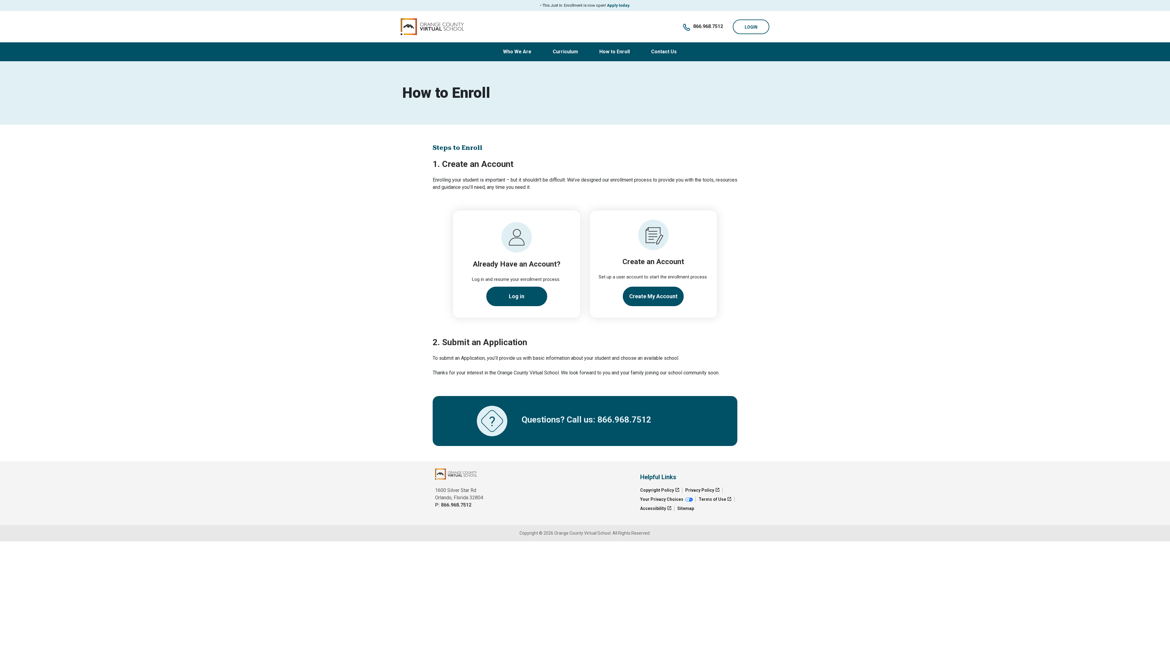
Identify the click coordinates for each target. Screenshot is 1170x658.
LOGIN (751, 27)
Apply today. (618, 5)
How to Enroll (614, 52)
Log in (516, 296)
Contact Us (664, 52)
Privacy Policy (699, 490)
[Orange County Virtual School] (433, 26)
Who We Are (517, 52)
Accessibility (653, 508)
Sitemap (685, 508)
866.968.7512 (708, 26)
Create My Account (653, 296)
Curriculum (565, 52)
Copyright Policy (657, 490)
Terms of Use (712, 499)
